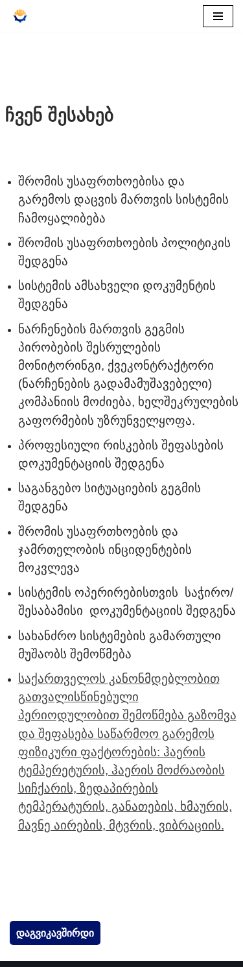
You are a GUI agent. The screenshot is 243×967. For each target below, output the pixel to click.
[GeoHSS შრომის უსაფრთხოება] (20, 16)
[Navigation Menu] (218, 16)
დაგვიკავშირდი (55, 932)
